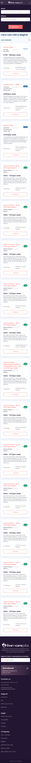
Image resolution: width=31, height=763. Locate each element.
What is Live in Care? (7, 704)
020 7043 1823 (5, 685)
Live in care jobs (5, 735)
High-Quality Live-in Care (8, 751)
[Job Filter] (29, 40)
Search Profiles (5, 748)
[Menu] (2, 3)
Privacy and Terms (6, 716)
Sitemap (3, 726)
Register (3, 741)
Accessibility (4, 719)
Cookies (3, 723)
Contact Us (4, 697)
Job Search (4, 738)
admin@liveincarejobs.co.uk (9, 682)
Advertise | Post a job (7, 745)
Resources (4, 707)
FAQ (2, 700)
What (3, 8)
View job (15, 74)
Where (3, 16)
